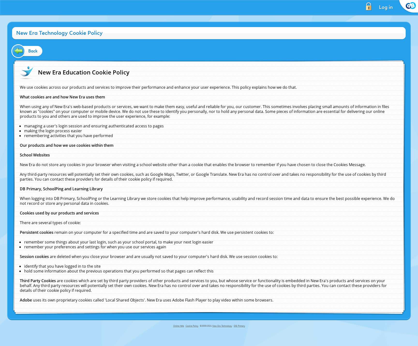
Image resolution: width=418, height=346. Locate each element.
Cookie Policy (192, 325)
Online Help (178, 325)
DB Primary (239, 325)
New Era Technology (222, 325)
